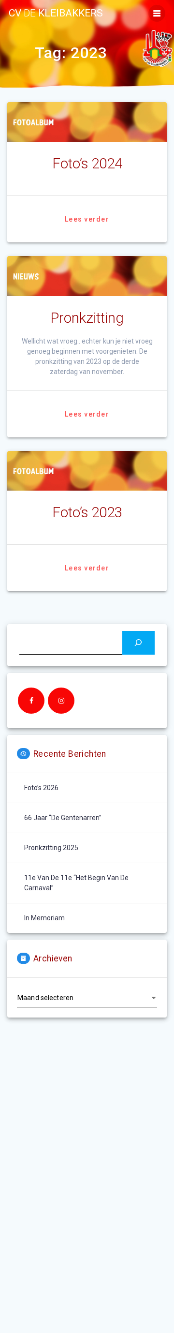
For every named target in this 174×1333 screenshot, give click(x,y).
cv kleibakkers (56, 13)
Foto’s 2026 (41, 788)
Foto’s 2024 (87, 163)
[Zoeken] (138, 643)
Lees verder (87, 219)
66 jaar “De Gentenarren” (63, 818)
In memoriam (44, 918)
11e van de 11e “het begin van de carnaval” (76, 883)
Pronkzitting (87, 318)
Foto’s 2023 (87, 512)
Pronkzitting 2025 (51, 848)
